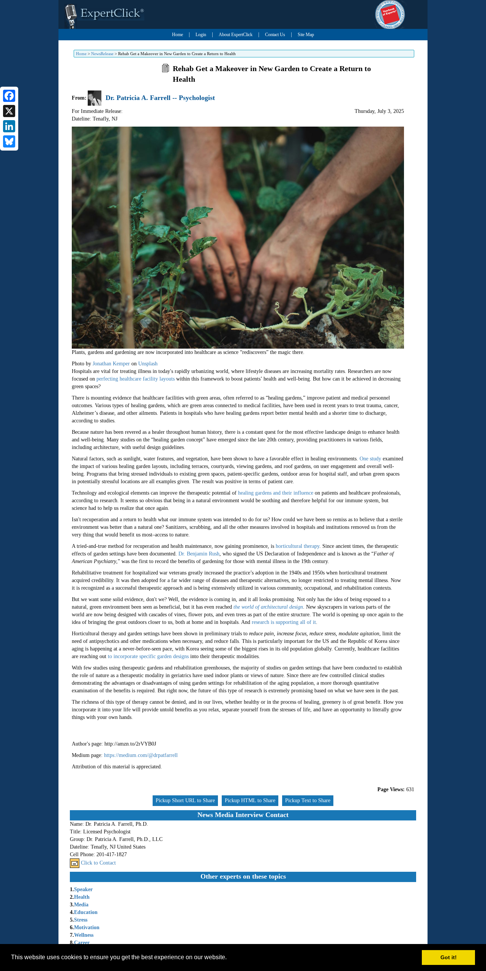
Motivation (86, 927)
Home (177, 34)
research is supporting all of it (284, 622)
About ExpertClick (235, 34)
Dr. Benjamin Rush (198, 554)
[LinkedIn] (9, 126)
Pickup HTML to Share (250, 800)
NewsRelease (102, 53)
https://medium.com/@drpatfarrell (141, 755)
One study (370, 459)
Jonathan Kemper (111, 364)
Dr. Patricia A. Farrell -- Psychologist (160, 98)
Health (82, 897)
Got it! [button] (448, 957)
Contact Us (275, 34)
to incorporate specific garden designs (148, 656)
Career (82, 943)
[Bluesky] (9, 141)
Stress (80, 920)
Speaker (83, 889)
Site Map (306, 34)
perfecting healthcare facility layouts (136, 379)
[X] (9, 111)
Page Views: (391, 789)
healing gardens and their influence (275, 493)
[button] (229, 958)
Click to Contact (98, 863)
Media (81, 905)
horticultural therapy (297, 546)
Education (86, 912)
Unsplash (148, 364)
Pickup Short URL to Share (185, 800)
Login (201, 34)
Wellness (83, 935)
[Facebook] (9, 95)
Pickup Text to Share (307, 800)
